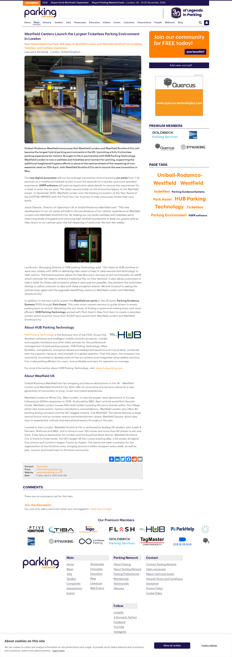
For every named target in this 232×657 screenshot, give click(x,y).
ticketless (162, 191)
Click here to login (101, 509)
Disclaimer (152, 583)
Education (94, 22)
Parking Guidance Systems (188, 192)
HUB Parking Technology (39, 335)
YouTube (119, 627)
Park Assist (162, 199)
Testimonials (121, 583)
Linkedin (119, 612)
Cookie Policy (154, 593)
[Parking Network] (40, 11)
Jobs (68, 22)
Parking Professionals (126, 574)
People (158, 22)
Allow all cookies (172, 645)
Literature (129, 22)
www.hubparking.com (109, 368)
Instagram (120, 631)
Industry (47, 22)
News (36, 22)
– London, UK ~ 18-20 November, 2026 (116, 3)
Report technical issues (160, 574)
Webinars (170, 22)
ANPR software (197, 215)
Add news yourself (181, 65)
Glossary (119, 588)
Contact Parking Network (161, 564)
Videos (106, 22)
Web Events (97, 588)
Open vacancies (156, 569)
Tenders (58, 22)
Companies (73, 583)
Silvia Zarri (42, 466)
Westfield (191, 183)
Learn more (58, 650)
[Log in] (206, 22)
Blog (180, 22)
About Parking (122, 564)
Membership (121, 579)
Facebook (119, 622)
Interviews (96, 569)
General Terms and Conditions (164, 579)
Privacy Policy (154, 588)
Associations (144, 22)
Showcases (80, 22)
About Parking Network (127, 569)
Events (117, 22)
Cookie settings (209, 645)
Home (27, 22)
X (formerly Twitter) (125, 617)
